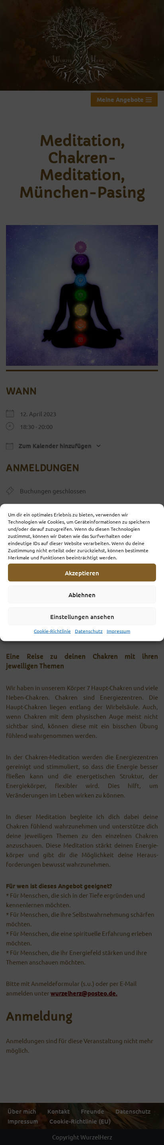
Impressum (118, 631)
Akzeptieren (82, 572)
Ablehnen (82, 594)
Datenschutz (89, 631)
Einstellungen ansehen (82, 616)
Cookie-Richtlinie (52, 631)
